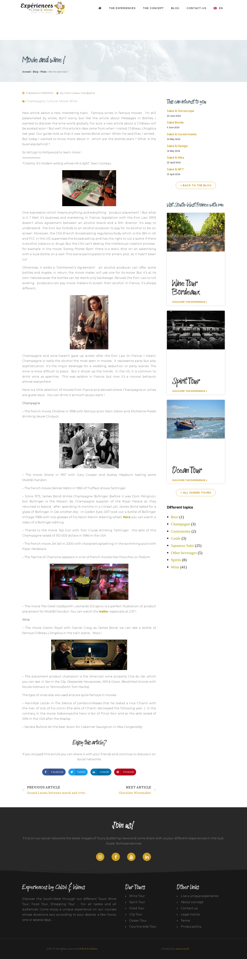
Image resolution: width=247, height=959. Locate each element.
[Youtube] (131, 857)
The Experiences (122, 8)
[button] (53, 772)
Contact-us (196, 8)
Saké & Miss (175, 157)
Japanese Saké (182, 545)
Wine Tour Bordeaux (186, 288)
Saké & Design (177, 146)
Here (127, 517)
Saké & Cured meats (182, 134)
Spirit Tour (186, 381)
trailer (103, 611)
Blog (175, 8)
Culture (52, 101)
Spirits (176, 559)
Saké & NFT (175, 169)
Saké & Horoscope (180, 111)
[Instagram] (100, 857)
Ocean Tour (187, 470)
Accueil (26, 71)
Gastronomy (181, 531)
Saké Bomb (175, 122)
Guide (176, 538)
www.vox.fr (182, 948)
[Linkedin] (147, 857)
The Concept (153, 8)
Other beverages (184, 552)
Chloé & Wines (88, 948)
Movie (63, 101)
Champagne (35, 101)
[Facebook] (116, 857)
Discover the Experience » (189, 302)
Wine (43, 71)
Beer (174, 517)
